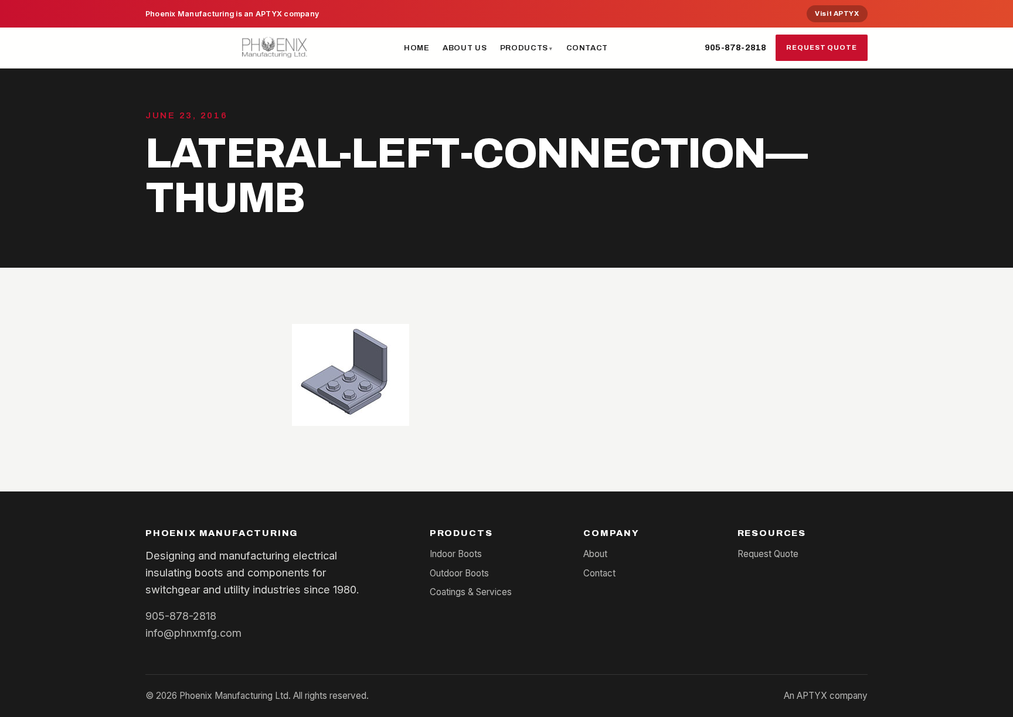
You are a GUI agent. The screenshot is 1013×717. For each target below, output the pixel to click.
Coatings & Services (471, 592)
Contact (587, 47)
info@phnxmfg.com (193, 632)
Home (417, 47)
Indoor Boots (456, 553)
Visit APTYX (837, 13)
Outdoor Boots (459, 573)
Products (524, 47)
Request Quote (821, 47)
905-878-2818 (735, 47)
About (595, 553)
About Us (465, 47)
